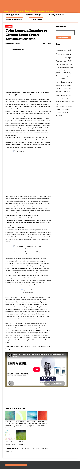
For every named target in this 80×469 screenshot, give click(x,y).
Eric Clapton (63, 61)
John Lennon (25, 448)
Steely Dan (63, 104)
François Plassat (14, 43)
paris (68, 88)
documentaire (60, 58)
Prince (63, 95)
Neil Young (63, 88)
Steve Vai (68, 104)
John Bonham (63, 76)
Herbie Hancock (65, 67)
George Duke (65, 64)
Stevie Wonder (60, 106)
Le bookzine (36, 20)
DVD (65, 58)
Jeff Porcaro (68, 70)
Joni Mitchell (63, 79)
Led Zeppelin (64, 82)
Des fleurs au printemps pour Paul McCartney (20, 443)
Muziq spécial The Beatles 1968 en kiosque (21, 423)
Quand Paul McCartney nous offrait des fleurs (10, 443)
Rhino (60, 99)
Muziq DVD (9, 26)
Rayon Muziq (33, 15)
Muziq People (56, 15)
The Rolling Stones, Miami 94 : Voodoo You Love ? (42, 424)
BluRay (58, 50)
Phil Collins (65, 91)
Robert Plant (66, 99)
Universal (59, 112)
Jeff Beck (62, 70)
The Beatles (44, 448)
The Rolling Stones (63, 109)
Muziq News (12, 15)
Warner (65, 112)
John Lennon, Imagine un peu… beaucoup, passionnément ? (10, 424)
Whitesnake (59, 115)
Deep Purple (66, 54)
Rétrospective (14, 20)
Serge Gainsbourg (65, 101)
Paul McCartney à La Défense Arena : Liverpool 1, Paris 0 (32, 424)
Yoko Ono (8, 451)
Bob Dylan (63, 50)
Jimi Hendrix (61, 72)
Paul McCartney (34, 448)
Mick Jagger (63, 85)
